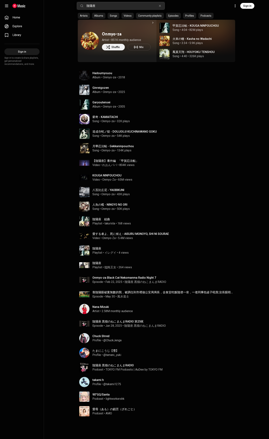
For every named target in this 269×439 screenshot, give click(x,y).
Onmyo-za (112, 34)
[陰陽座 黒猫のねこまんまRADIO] (158, 367)
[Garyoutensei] (158, 104)
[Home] (18, 6)
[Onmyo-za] (90, 41)
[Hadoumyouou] (158, 75)
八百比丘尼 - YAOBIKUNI (108, 190)
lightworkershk (115, 398)
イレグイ (110, 252)
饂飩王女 (110, 267)
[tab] (84, 16)
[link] (21, 17)
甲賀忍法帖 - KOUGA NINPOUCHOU (196, 25)
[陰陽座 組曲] (158, 221)
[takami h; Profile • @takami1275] (158, 382)
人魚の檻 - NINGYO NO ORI (109, 204)
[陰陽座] (158, 250)
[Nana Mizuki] (158, 309)
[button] (164, 28)
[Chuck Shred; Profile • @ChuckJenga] (158, 338)
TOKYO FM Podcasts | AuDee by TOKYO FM (134, 369)
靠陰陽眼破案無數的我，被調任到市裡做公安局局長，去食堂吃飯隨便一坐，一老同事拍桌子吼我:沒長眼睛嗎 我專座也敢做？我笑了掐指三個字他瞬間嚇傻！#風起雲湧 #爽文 (163, 292)
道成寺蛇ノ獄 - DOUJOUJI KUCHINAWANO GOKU (124, 131)
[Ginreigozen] (158, 90)
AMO (109, 413)
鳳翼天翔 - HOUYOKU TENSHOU (194, 52)
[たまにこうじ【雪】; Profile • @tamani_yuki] (158, 353)
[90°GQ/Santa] (158, 396)
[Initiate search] (82, 6)
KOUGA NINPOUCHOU (107, 175)
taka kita (109, 223)
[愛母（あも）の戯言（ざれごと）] (158, 411)
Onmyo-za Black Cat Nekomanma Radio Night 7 (124, 277)
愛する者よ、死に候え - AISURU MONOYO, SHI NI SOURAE (130, 234)
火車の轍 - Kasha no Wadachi (192, 39)
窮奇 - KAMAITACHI (105, 117)
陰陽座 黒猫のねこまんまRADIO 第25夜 (118, 321)
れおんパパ (109, 165)
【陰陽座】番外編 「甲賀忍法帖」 (115, 161)
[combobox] (126, 5)
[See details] (153, 22)
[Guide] (6, 6)
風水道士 (123, 296)
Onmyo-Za (109, 179)
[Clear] (160, 6)
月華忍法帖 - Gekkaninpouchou (113, 146)
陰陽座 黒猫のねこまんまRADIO (145, 282)
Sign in (247, 5)
